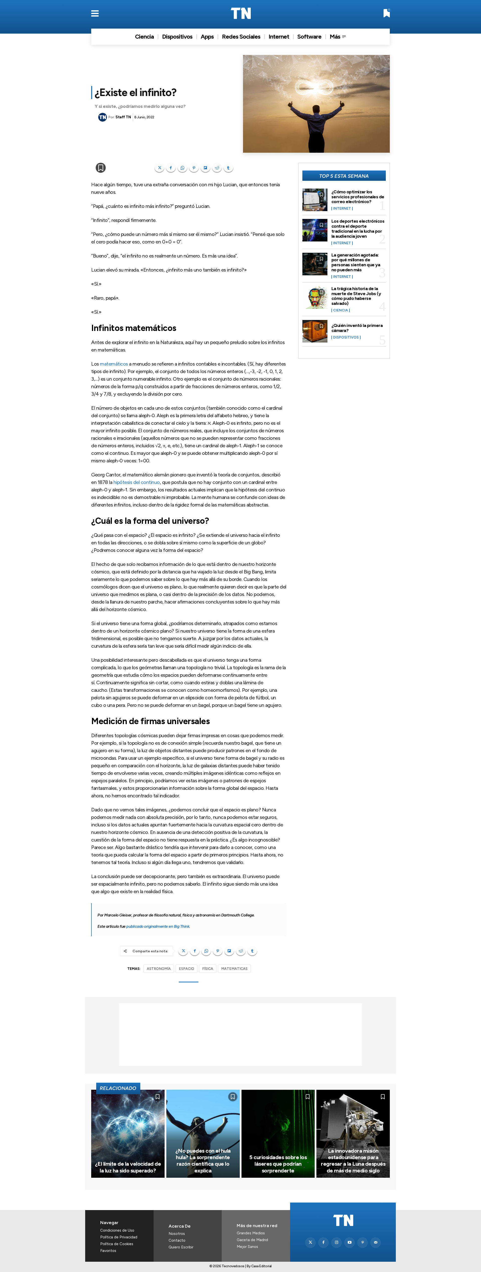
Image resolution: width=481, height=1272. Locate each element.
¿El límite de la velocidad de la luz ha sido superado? (128, 1167)
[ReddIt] (217, 168)
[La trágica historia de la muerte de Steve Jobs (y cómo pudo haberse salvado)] (314, 297)
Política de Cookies (116, 1244)
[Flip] (205, 168)
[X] (159, 168)
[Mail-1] (375, 1242)
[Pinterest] (194, 168)
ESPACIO (186, 969)
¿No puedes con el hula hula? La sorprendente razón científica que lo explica (203, 1160)
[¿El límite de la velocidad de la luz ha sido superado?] (128, 1134)
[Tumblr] (228, 168)
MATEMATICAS (234, 969)
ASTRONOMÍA (159, 969)
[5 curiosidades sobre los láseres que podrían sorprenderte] (278, 1134)
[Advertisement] (240, 1034)
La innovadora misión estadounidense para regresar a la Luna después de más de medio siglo (353, 1160)
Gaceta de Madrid (252, 1240)
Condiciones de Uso (117, 1230)
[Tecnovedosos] (240, 13)
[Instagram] (336, 1242)
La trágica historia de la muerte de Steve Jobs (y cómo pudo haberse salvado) (356, 296)
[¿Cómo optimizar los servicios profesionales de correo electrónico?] (314, 200)
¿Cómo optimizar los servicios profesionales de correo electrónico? (357, 197)
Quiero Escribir (181, 1247)
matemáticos (114, 364)
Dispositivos (346, 337)
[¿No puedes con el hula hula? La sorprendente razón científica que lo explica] (203, 1134)
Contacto (177, 1240)
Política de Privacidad (118, 1237)
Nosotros (177, 1233)
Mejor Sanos (247, 1246)
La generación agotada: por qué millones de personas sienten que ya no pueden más (355, 262)
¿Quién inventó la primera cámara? (357, 328)
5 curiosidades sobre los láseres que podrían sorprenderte (278, 1164)
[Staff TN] (103, 117)
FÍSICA (207, 969)
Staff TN (123, 117)
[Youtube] (349, 1242)
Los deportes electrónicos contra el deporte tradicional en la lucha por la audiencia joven (358, 228)
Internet (342, 208)
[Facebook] (171, 168)
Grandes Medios (251, 1233)
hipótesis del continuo (136, 482)
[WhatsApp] (182, 168)
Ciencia (340, 310)
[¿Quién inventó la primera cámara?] (314, 331)
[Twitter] (310, 1242)
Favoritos (108, 1250)
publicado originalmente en (157, 926)
